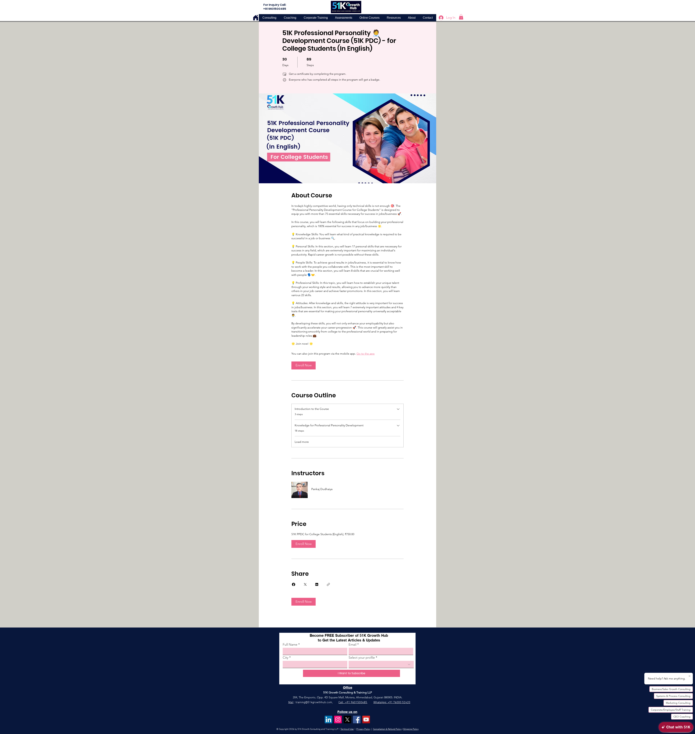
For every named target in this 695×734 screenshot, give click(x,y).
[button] (461, 17)
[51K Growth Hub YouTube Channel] (366, 719)
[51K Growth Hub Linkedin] (328, 719)
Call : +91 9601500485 (352, 702)
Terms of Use (347, 729)
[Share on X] (305, 584)
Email (352, 644)
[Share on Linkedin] (317, 584)
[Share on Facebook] (293, 584)
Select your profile (362, 657)
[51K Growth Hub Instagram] (338, 719)
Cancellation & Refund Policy (387, 729)
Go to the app (366, 353)
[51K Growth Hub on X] (347, 719)
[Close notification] (689, 676)
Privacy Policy (363, 729)
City (285, 657)
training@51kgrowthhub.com (314, 702)
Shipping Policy (411, 729)
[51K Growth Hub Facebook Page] (357, 719)
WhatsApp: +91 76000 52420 (391, 702)
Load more (302, 442)
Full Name (290, 644)
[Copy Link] (328, 584)
